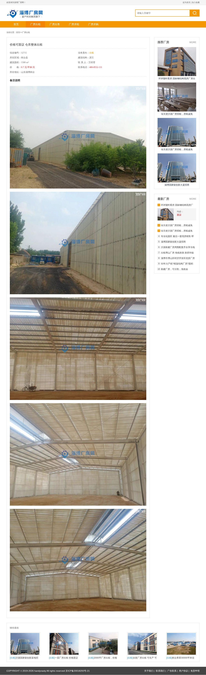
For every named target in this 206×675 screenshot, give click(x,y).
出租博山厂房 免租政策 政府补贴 (177, 252)
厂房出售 (55, 24)
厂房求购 (93, 24)
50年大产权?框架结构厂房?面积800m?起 (177, 263)
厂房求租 (74, 24)
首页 (16, 24)
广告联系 (171, 671)
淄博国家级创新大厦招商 (176, 185)
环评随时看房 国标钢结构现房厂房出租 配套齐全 (177, 205)
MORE (192, 42)
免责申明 (195, 671)
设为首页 (186, 2)
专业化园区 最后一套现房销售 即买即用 (177, 236)
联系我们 (160, 671)
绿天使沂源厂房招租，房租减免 (177, 114)
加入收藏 (196, 2)
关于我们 (148, 671)
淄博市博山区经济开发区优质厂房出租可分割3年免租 (178, 258)
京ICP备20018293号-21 (78, 671)
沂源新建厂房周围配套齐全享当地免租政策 (178, 247)
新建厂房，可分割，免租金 (174, 269)
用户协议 (183, 671)
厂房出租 (35, 24)
